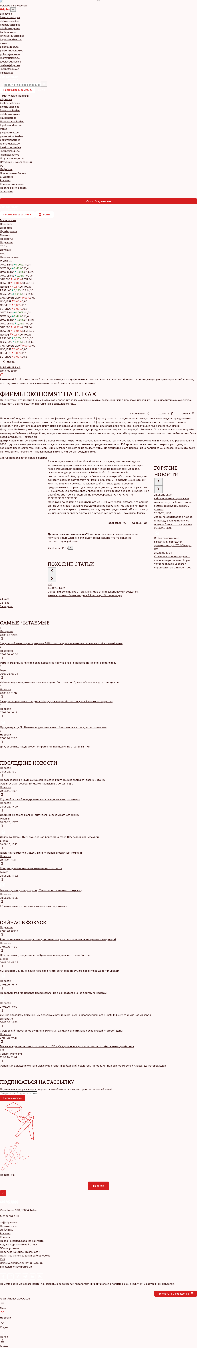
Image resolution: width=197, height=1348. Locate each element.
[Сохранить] (2, 639)
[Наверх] (3, 1193)
